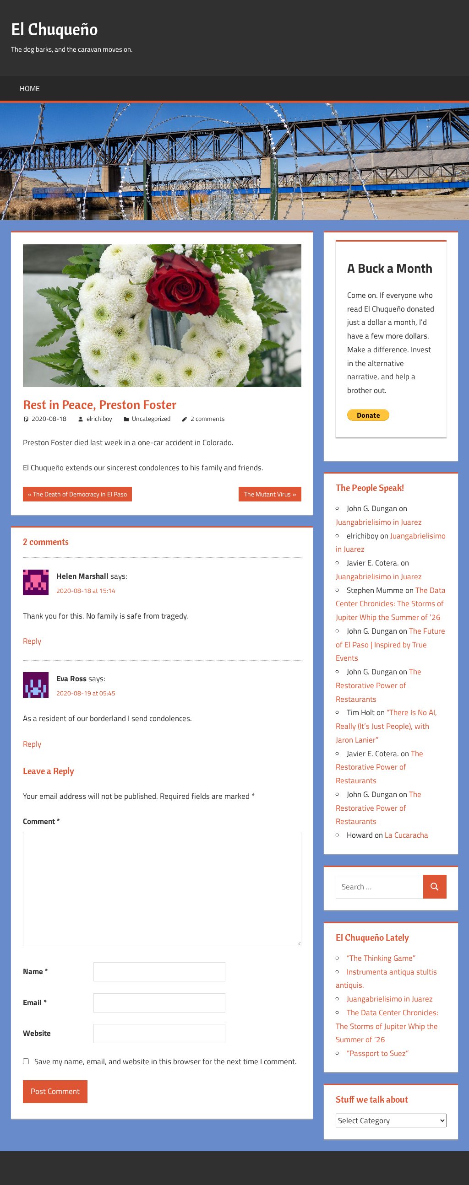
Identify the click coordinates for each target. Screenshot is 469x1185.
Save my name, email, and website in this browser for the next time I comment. (165, 1061)
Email (35, 1002)
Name (35, 971)
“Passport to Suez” (378, 1053)
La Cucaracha (406, 835)
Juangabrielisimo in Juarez (379, 522)
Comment (41, 821)
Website (37, 1033)
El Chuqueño (54, 29)
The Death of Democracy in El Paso (80, 495)
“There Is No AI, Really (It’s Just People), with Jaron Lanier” (386, 726)
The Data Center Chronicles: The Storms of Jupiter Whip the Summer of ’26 (391, 604)
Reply (32, 641)
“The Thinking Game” (381, 958)
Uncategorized (151, 418)
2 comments (208, 418)
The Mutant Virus (267, 495)
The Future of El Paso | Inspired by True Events (390, 644)
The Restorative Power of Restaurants (378, 685)
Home (30, 88)
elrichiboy (99, 418)
